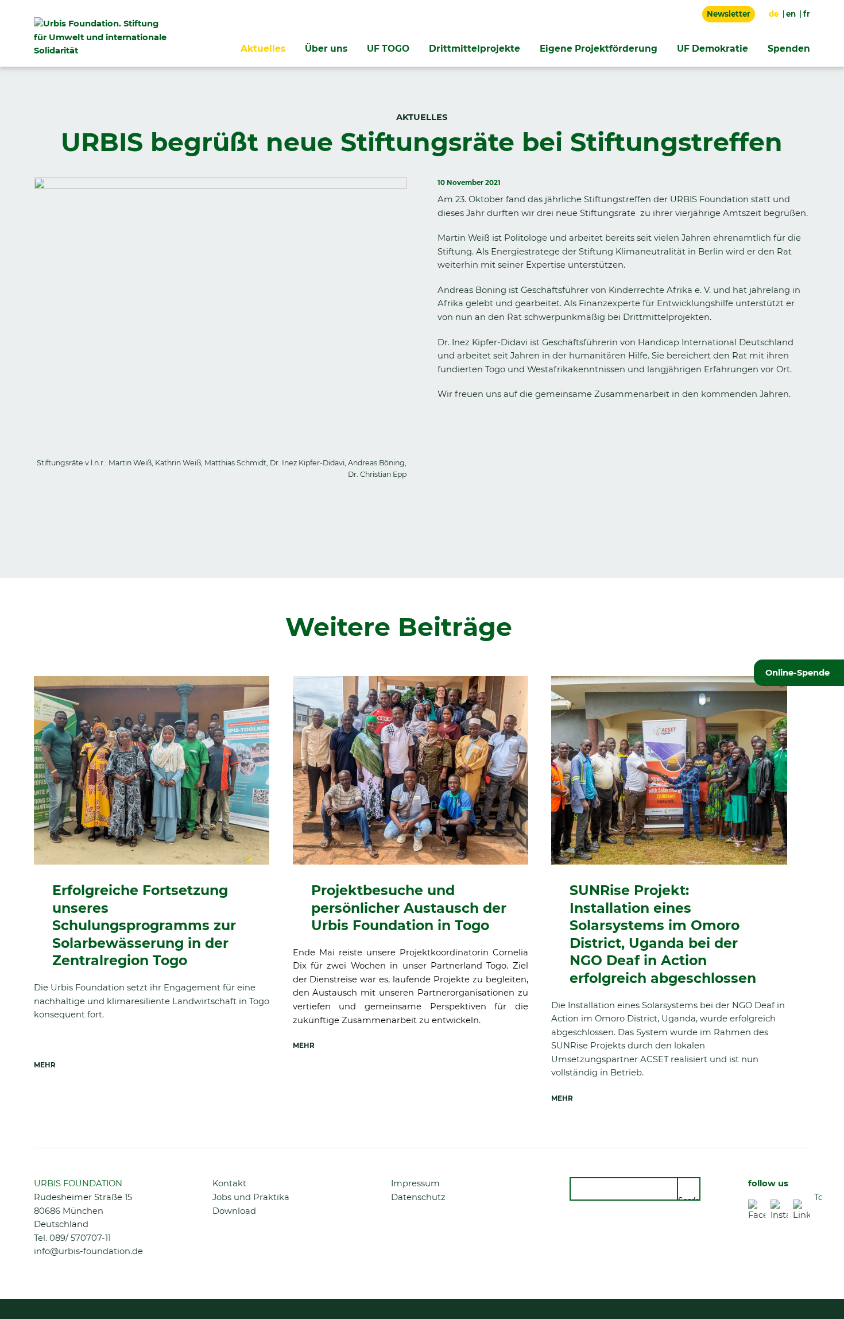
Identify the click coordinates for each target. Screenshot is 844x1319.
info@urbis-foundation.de (88, 1251)
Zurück (48, 527)
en (791, 13)
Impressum (415, 1183)
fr (806, 13)
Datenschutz (418, 1197)
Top (818, 1197)
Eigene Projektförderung (598, 48)
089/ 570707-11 (80, 1238)
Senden (689, 1198)
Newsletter (728, 13)
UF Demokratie (712, 48)
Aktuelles (263, 48)
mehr (45, 1065)
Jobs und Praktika (250, 1197)
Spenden (789, 48)
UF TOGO (388, 48)
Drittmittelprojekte (474, 48)
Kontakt (229, 1183)
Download (234, 1211)
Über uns (326, 48)
